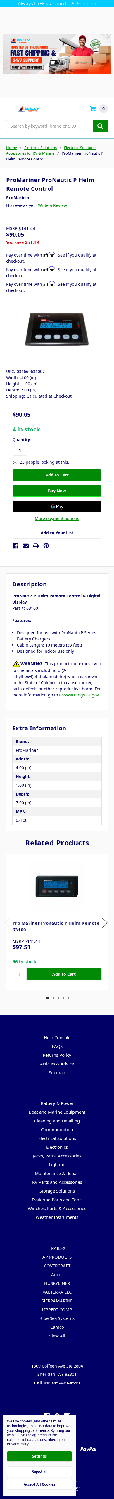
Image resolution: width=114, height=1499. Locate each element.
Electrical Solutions (57, 1138)
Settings (39, 1456)
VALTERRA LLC (57, 1292)
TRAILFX (57, 1248)
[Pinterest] (46, 546)
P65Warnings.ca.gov (79, 695)
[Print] (36, 546)
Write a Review (52, 205)
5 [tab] (67, 998)
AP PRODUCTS (57, 1257)
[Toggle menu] (9, 109)
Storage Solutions (57, 1191)
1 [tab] (47, 998)
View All (57, 1336)
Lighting (57, 1164)
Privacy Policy (18, 1443)
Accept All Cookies (39, 1484)
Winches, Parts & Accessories (57, 1208)
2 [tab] (52, 998)
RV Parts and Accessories (57, 1182)
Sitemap (57, 1072)
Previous (7, 923)
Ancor (57, 1274)
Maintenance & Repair (57, 1173)
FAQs (57, 1046)
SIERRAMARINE (57, 1301)
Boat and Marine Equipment (57, 1112)
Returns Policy (57, 1055)
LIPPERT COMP (57, 1309)
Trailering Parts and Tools (57, 1199)
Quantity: (22, 439)
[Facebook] (15, 546)
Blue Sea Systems (57, 1318)
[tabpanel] (57, 921)
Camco (57, 1327)
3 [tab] (57, 998)
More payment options (57, 518)
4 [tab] (62, 998)
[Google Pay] (57, 506)
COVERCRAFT (57, 1265)
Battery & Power (57, 1103)
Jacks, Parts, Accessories (57, 1156)
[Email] (26, 546)
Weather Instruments (57, 1217)
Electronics (57, 1147)
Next (105, 923)
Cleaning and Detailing (57, 1121)
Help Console (57, 1037)
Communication (57, 1129)
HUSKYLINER (57, 1283)
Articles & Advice (57, 1064)
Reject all (40, 1471)
